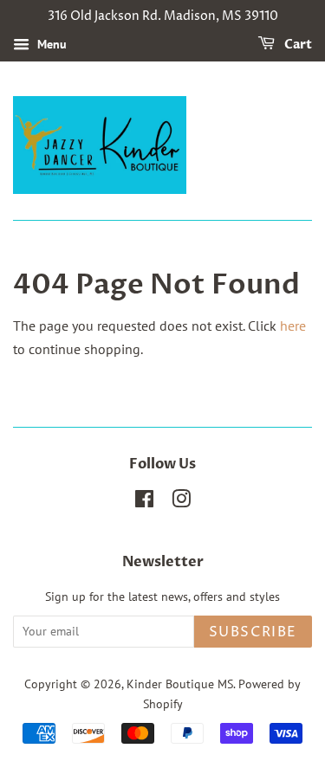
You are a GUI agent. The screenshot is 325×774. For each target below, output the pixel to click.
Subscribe (253, 632)
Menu (50, 44)
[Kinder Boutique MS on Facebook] (144, 502)
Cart (297, 44)
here (293, 325)
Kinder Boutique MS (180, 684)
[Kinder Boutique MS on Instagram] (181, 502)
